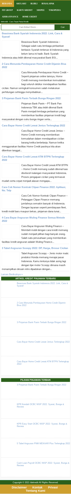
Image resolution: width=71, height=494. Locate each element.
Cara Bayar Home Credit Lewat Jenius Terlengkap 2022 (33, 125)
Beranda (7, 3)
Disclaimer (19, 487)
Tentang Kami (35, 490)
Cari (63, 27)
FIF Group (7, 10)
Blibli (34, 3)
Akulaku (21, 3)
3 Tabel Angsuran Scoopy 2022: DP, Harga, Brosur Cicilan (35, 248)
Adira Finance (10, 17)
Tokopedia (55, 10)
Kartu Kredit (25, 10)
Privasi (53, 487)
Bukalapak (48, 3)
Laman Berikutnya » (12, 274)
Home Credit (29, 17)
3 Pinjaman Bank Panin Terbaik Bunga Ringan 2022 (31, 98)
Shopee (41, 10)
